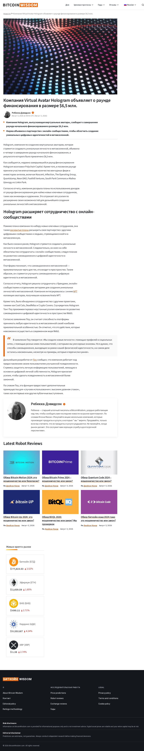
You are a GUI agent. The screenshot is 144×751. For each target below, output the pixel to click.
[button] (143, 5)
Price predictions (58, 693)
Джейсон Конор (13, 486)
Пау (35, 360)
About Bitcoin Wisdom (13, 693)
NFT (75, 291)
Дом (67, 5)
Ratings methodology (12, 709)
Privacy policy (104, 693)
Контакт (7, 698)
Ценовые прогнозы (82, 5)
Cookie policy (104, 704)
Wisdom (17, 679)
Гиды (100, 5)
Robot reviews (57, 698)
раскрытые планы (19, 230)
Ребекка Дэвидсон (46, 404)
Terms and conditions (108, 698)
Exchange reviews (59, 704)
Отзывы (112, 5)
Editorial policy (9, 704)
